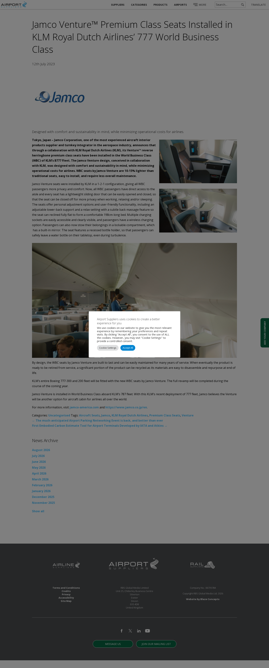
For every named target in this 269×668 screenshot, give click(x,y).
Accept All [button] (128, 347)
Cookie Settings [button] (107, 347)
